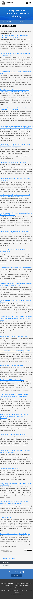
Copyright (3, 583)
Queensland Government (17, 594)
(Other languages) (16, 587)
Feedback (16, 575)
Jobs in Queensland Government (20, 585)
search (27, 5)
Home (4, 22)
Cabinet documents (14, 22)
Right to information (26, 583)
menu (30, 5)
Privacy (17, 583)
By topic (7, 565)
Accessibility (7, 585)
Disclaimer (10, 583)
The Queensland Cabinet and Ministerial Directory (16, 13)
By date (7, 562)
